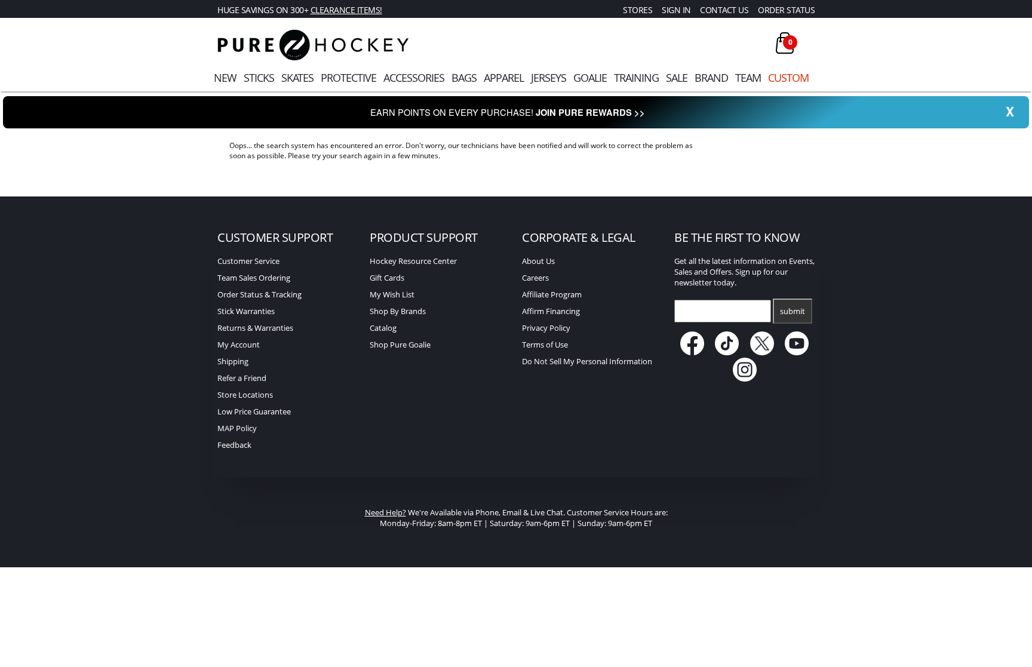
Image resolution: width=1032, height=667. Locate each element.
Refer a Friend (241, 378)
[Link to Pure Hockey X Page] (763, 352)
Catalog (383, 327)
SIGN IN (676, 10)
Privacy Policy (546, 327)
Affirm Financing (551, 311)
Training (636, 77)
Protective (348, 77)
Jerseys (548, 77)
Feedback (234, 444)
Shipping (232, 361)
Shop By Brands (398, 311)
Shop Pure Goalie (400, 344)
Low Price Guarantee (254, 411)
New (225, 77)
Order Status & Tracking (259, 294)
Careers (535, 277)
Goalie (590, 77)
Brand (711, 77)
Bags (464, 77)
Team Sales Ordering (253, 277)
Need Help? (385, 512)
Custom (788, 77)
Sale (676, 77)
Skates (297, 77)
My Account (238, 344)
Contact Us (724, 10)
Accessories (413, 77)
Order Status (786, 10)
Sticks (259, 77)
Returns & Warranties (255, 327)
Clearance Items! (346, 10)
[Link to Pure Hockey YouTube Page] (797, 352)
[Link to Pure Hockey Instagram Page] (744, 378)
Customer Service (248, 261)
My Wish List (392, 294)
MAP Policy (237, 428)
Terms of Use (545, 344)
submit (792, 311)
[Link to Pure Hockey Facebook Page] (693, 352)
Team (748, 77)
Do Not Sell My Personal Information (587, 361)
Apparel (504, 77)
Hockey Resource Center (413, 261)
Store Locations (245, 394)
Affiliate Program (552, 294)
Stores (637, 10)
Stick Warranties (246, 311)
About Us (538, 261)
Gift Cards (387, 277)
